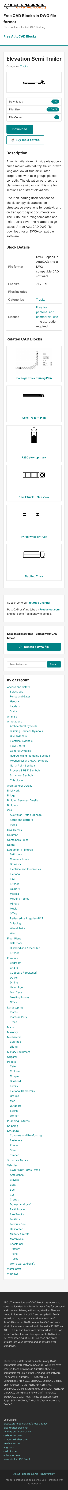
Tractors (15, 1248)
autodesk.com (11, 1455)
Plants (14, 1012)
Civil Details (14, 830)
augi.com (8, 1447)
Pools (13, 824)
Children (15, 1071)
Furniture (12, 958)
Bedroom (15, 962)
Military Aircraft (19, 1234)
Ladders (15, 706)
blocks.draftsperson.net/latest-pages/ (25, 1423)
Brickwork (13, 790)
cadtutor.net (10, 1451)
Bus (12, 1189)
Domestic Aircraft (20, 1204)
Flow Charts (17, 745)
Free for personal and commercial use (47, 312)
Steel (13, 1150)
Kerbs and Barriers (21, 819)
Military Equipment (18, 1052)
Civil (10, 810)
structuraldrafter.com (15, 1439)
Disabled (15, 1081)
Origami (12, 1056)
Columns (12, 835)
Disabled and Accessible (25, 948)
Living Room (17, 987)
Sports (14, 1110)
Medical (15, 893)
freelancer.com (11, 1443)
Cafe (13, 1066)
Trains (14, 1253)
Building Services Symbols (26, 731)
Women (14, 1115)
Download (19, 129)
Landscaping (15, 1007)
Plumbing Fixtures (18, 1121)
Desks (14, 977)
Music (13, 908)
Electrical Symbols (21, 741)
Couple (14, 1076)
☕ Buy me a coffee (25, 140)
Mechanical (14, 1037)
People (11, 1061)
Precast (14, 1145)
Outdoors (15, 1105)
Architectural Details (19, 785)
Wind (13, 933)
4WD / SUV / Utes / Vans (25, 1170)
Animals (12, 716)
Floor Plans (14, 938)
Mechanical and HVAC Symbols (29, 760)
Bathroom (16, 854)
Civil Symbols (18, 736)
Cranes (14, 1199)
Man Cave (16, 992)
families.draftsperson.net (17, 1431)
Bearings (15, 1041)
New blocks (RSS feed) (16, 1459)
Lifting (14, 1046)
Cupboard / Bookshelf (23, 972)
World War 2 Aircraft (22, 1263)
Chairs (14, 967)
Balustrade (16, 691)
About (16, 1473)
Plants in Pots (18, 1017)
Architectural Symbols (23, 726)
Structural (13, 1130)
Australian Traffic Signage (26, 815)
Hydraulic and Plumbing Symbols (30, 755)
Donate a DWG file (36, 646)
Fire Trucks (17, 1214)
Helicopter (16, 1229)
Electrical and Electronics (25, 869)
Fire (12, 879)
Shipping (15, 923)
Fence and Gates (20, 696)
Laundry (15, 888)
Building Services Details (22, 800)
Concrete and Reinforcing (26, 1135)
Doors (11, 844)
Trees (13, 1022)
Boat (13, 1184)
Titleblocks (17, 780)
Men (12, 1101)
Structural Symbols (21, 775)
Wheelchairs (17, 928)
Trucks (24, 66)
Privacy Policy (47, 1473)
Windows (12, 1273)
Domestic (16, 864)
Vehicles (12, 1165)
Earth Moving (18, 1209)
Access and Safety (18, 687)
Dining (14, 982)
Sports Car (16, 1244)
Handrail (15, 701)
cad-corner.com (12, 1435)
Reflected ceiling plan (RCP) (27, 918)
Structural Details (18, 1160)
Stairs (13, 711)
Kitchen (15, 884)
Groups (14, 1096)
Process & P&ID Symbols (25, 770)
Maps (10, 1027)
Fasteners (16, 1140)
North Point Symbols (23, 765)
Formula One (18, 1224)
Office (13, 913)
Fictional (15, 874)
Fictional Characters (22, 1091)
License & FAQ (30, 1473)
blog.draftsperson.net (15, 1427)
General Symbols (20, 750)
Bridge (11, 795)
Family (14, 1086)
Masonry (12, 1032)
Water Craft (14, 1269)
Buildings (13, 805)
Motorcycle (17, 1239)
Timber (14, 1155)
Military (14, 903)
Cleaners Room (19, 859)
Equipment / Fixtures (20, 849)
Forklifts (15, 1219)
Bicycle (14, 1179)
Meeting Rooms (19, 898)
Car (12, 1194)
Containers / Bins (17, 840)
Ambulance (17, 1175)
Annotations (14, 721)
